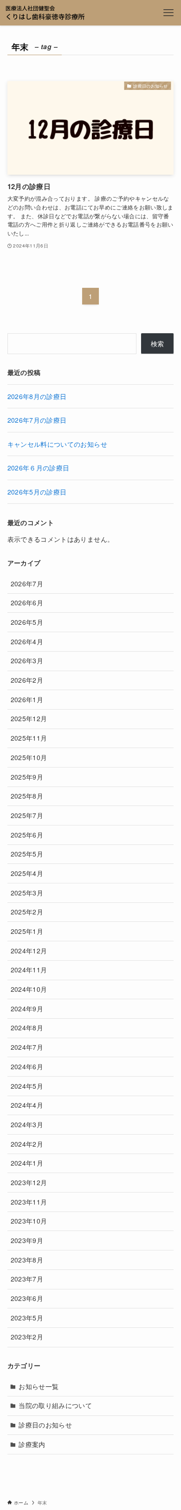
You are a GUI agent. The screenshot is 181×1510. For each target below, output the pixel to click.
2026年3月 (27, 660)
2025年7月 (27, 815)
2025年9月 (27, 776)
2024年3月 (27, 1124)
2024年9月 (27, 1008)
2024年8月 (27, 1027)
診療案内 (32, 1444)
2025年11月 (29, 737)
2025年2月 (27, 911)
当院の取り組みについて (55, 1405)
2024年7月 (27, 1047)
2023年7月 (27, 1278)
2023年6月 (27, 1298)
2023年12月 (29, 1182)
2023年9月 (27, 1240)
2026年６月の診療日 (38, 467)
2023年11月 (29, 1201)
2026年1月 (27, 699)
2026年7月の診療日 (37, 420)
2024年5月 (27, 1086)
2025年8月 (27, 795)
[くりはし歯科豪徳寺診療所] (45, 12)
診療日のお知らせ (45, 1424)
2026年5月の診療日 (37, 491)
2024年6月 (27, 1066)
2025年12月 (29, 718)
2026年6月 (27, 602)
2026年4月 (27, 641)
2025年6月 (27, 834)
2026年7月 (27, 583)
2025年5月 (27, 853)
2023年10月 (29, 1220)
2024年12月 (29, 950)
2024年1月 (27, 1162)
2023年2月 (27, 1336)
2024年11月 (29, 969)
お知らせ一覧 (38, 1386)
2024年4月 (27, 1105)
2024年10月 (29, 989)
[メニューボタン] (168, 12)
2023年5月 (27, 1317)
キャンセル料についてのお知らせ (57, 444)
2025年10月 (29, 757)
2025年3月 (27, 892)
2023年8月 (27, 1259)
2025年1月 (27, 931)
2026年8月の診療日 (37, 396)
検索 (157, 343)
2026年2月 (27, 680)
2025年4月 (27, 873)
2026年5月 (27, 622)
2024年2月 (27, 1143)
